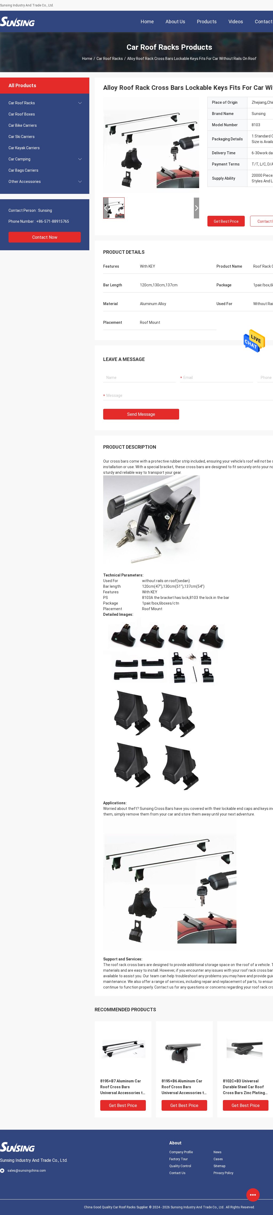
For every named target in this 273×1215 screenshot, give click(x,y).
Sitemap (219, 1166)
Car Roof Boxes (22, 114)
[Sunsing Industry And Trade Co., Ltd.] (17, 21)
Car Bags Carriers (23, 170)
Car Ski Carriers (22, 136)
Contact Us (177, 1173)
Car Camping (19, 159)
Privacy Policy (223, 1173)
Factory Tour (178, 1159)
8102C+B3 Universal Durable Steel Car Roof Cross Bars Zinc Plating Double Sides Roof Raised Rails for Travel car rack (244, 1087)
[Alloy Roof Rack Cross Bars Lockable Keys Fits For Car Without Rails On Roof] (151, 145)
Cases (218, 1159)
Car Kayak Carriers (24, 148)
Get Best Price (226, 221)
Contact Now (44, 237)
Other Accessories (25, 181)
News (218, 1152)
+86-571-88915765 (52, 221)
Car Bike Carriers (23, 125)
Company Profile (181, 1152)
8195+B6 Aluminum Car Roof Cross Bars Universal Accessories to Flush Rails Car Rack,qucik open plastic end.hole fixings (184, 1087)
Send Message (141, 414)
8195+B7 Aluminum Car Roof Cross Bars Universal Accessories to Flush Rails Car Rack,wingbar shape (122, 1087)
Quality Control (180, 1166)
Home (87, 58)
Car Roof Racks (110, 58)
